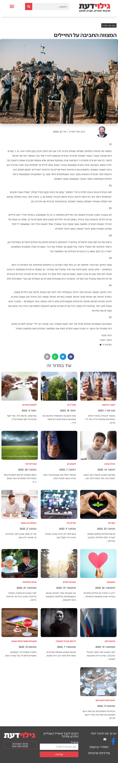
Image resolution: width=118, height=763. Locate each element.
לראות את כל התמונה (66, 641)
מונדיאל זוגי (31, 463)
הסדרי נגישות (99, 747)
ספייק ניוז (71, 522)
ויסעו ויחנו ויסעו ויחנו (105, 700)
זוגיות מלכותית (29, 582)
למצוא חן (71, 463)
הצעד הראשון (108, 404)
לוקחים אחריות (29, 404)
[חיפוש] (28, 6)
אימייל (74, 742)
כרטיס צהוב (109, 463)
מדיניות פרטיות (99, 753)
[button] (11, 6)
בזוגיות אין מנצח (29, 522)
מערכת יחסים (69, 582)
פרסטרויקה (109, 641)
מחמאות (111, 582)
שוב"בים (71, 404)
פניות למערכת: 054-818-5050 (20, 745)
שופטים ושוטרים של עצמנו (23, 641)
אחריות (111, 522)
